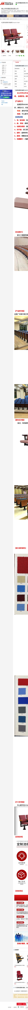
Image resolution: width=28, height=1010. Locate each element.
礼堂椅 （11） (4, 65)
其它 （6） (4, 73)
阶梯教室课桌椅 (24, 991)
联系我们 (15, 1007)
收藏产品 (4, 55)
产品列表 (4, 19)
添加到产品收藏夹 (4, 102)
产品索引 (2, 101)
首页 (1, 19)
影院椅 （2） (4, 70)
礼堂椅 (7, 19)
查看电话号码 (5, 82)
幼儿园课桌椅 (17, 991)
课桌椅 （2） (4, 72)
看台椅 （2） (4, 68)
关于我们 (9, 1007)
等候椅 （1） (4, 67)
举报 (10, 55)
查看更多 (6, 87)
